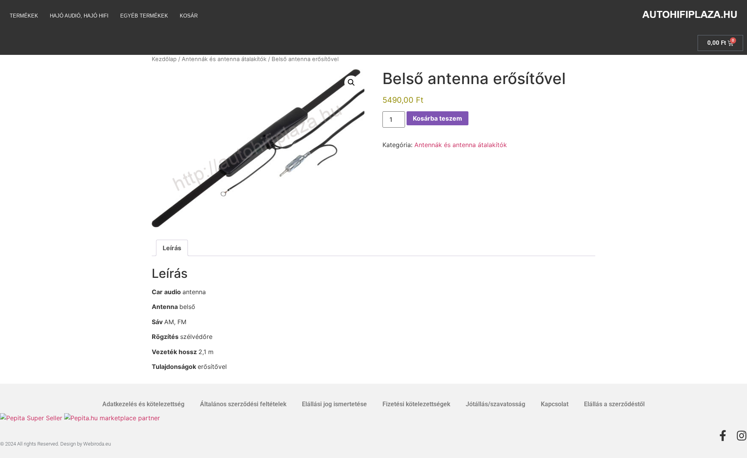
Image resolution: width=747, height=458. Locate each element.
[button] (351, 82)
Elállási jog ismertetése (334, 404)
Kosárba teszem (437, 118)
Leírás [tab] (172, 248)
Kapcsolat (554, 404)
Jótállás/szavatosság (495, 404)
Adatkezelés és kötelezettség (143, 404)
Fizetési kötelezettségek (416, 404)
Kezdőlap (164, 59)
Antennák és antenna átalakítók (224, 59)
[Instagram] (741, 435)
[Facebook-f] (722, 435)
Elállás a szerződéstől (614, 404)
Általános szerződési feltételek (243, 404)
